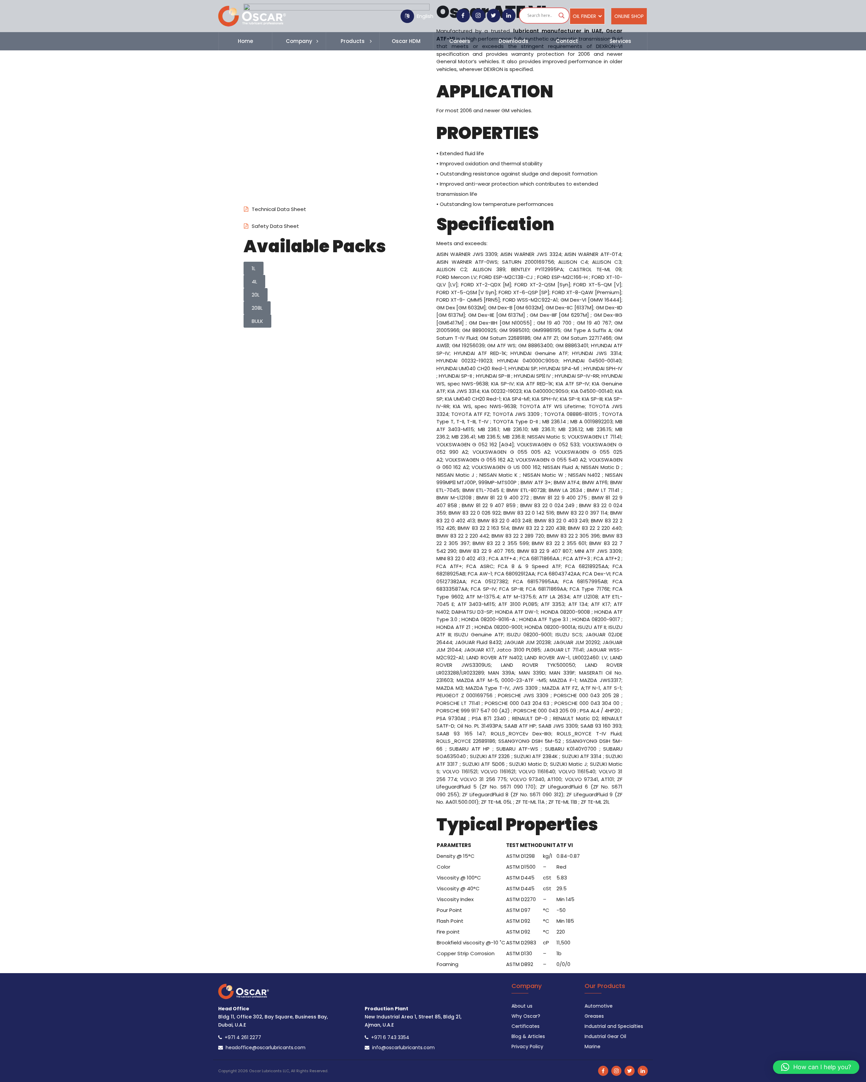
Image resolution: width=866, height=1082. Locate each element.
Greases (594, 1016)
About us (521, 1006)
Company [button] (299, 41)
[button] (816, 1067)
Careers (459, 41)
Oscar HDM (406, 41)
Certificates (525, 1026)
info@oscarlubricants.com (402, 1047)
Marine (592, 1046)
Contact (567, 41)
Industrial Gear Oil (605, 1036)
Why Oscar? (525, 1016)
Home (245, 41)
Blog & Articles (528, 1036)
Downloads (513, 41)
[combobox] (434, 16)
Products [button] (353, 41)
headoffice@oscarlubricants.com (264, 1047)
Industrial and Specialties (614, 1026)
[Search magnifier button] (561, 15)
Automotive (599, 1006)
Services (620, 41)
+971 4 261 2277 (241, 1037)
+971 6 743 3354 (388, 1037)
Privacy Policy (527, 1046)
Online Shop (629, 16)
